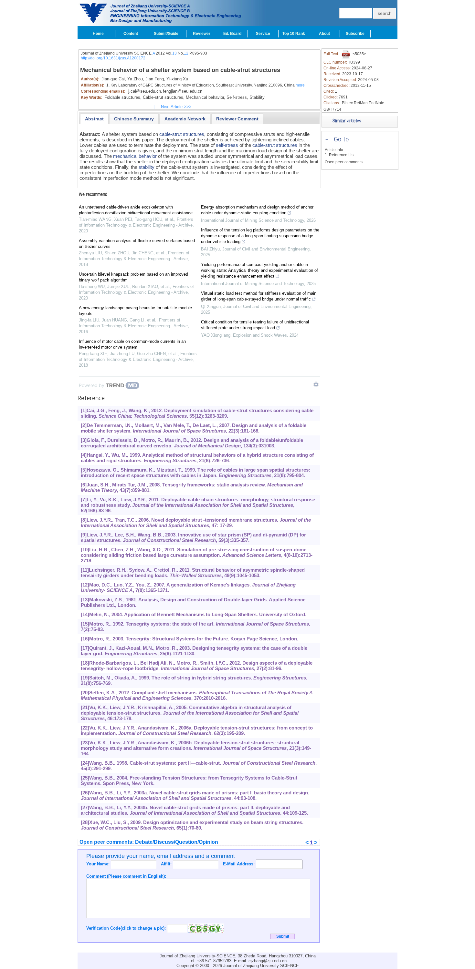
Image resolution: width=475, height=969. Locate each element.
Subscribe (355, 33)
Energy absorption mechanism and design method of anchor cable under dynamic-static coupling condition (257, 210)
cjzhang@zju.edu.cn (267, 960)
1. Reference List (339, 155)
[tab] (94, 118)
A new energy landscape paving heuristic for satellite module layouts (135, 310)
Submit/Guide (166, 33)
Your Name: (98, 864)
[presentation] (94, 119)
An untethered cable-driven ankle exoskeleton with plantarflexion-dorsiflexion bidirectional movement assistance (136, 210)
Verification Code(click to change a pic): (126, 928)
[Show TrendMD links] (316, 384)
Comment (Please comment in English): (126, 876)
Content (130, 33)
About (324, 33)
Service (263, 33)
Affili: (167, 864)
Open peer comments (344, 162)
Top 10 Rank (293, 33)
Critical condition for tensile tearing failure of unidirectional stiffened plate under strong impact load (255, 325)
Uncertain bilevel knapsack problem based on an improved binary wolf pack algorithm (133, 277)
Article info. (334, 150)
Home (98, 33)
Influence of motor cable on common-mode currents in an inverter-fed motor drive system (132, 344)
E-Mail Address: (239, 864)
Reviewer (201, 33)
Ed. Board (232, 33)
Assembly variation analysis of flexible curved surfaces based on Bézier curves (137, 243)
